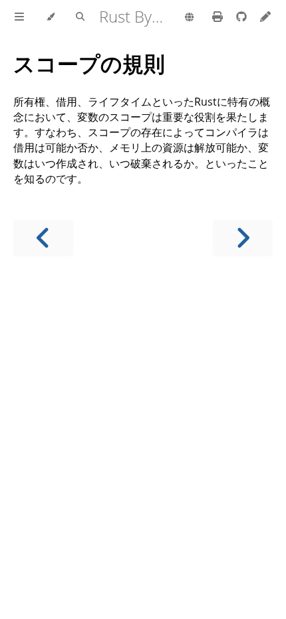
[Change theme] (50, 17)
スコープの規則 (89, 63)
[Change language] (189, 18)
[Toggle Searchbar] (80, 17)
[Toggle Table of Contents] (19, 17)
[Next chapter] (243, 238)
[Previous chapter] (43, 238)
